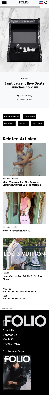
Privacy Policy (11, 344)
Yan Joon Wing (26, 95)
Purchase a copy (13, 351)
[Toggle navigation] (46, 2)
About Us (9, 330)
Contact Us (10, 335)
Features (6, 178)
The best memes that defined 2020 (19, 291)
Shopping (7, 227)
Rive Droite (23, 123)
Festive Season (29, 116)
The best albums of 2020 (14, 298)
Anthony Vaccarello (11, 116)
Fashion (24, 78)
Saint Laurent (38, 123)
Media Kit (8, 339)
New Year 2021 (9, 123)
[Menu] (3, 2)
